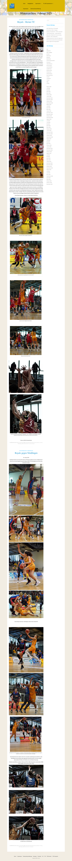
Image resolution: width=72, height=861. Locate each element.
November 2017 (50, 184)
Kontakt (39, 856)
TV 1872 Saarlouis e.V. (48, 3)
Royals (33, 443)
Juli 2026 (48, 88)
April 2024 (48, 125)
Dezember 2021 (50, 163)
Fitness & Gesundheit (51, 60)
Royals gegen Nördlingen (26, 452)
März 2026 (48, 93)
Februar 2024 (49, 128)
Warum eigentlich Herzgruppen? (53, 41)
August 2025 (49, 104)
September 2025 (50, 102)
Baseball (48, 57)
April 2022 (48, 158)
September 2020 (50, 176)
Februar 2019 (49, 180)
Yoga (47, 81)
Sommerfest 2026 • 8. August (52, 30)
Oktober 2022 (49, 151)
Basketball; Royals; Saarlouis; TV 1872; (36, 442)
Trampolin (49, 78)
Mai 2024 (48, 124)
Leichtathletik (49, 67)
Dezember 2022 (50, 148)
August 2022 (49, 153)
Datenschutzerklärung (35, 8)
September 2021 (50, 168)
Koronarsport (49, 65)
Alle (47, 49)
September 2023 (50, 137)
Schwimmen (49, 72)
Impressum (25, 8)
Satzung (34, 856)
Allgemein (18, 442)
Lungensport (49, 68)
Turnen (48, 80)
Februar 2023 (49, 145)
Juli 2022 (48, 155)
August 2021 (49, 169)
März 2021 (48, 174)
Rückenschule (49, 70)
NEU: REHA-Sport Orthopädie (52, 28)
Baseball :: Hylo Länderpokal (52, 36)
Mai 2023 (48, 141)
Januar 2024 (49, 130)
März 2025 (48, 109)
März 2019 (48, 179)
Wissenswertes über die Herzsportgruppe (54, 39)
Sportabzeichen (50, 75)
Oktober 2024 (49, 115)
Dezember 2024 (50, 112)
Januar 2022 (49, 161)
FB (45, 856)
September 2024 (50, 117)
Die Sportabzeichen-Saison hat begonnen (55, 38)
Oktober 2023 (49, 135)
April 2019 (48, 177)
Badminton (49, 55)
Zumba (48, 83)
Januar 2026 (49, 96)
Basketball (22, 442)
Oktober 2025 (49, 101)
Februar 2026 (49, 94)
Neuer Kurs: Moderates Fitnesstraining (54, 35)
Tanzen (48, 76)
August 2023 (49, 138)
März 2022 (48, 159)
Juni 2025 (48, 106)
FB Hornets (49, 856)
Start (24, 3)
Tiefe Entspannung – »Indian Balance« (54, 33)
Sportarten (38, 3)
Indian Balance (49, 63)
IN (42, 856)
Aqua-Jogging (49, 52)
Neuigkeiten (30, 3)
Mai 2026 (48, 89)
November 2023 (50, 133)
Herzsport (49, 62)
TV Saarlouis (31, 846)
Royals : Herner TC (26, 21)
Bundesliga (20, 443)
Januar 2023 (49, 146)
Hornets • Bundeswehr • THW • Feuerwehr (54, 31)
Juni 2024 (48, 122)
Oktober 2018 (49, 182)
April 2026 (48, 91)
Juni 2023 (48, 140)
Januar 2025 (49, 111)
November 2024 (50, 114)
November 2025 (50, 99)
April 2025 (48, 107)
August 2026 (49, 86)
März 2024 (48, 127)
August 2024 (49, 119)
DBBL (23, 443)
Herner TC (27, 443)
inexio (31, 443)
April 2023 (48, 143)
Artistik (48, 54)
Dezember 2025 (50, 98)
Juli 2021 (48, 171)
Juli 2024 (48, 120)
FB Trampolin (55, 856)
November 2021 (50, 164)
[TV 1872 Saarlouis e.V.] (12, 3)
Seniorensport (49, 73)
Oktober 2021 (49, 166)
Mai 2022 (48, 156)
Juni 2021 (48, 172)
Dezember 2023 (50, 132)
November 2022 (50, 150)
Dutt (25, 443)
